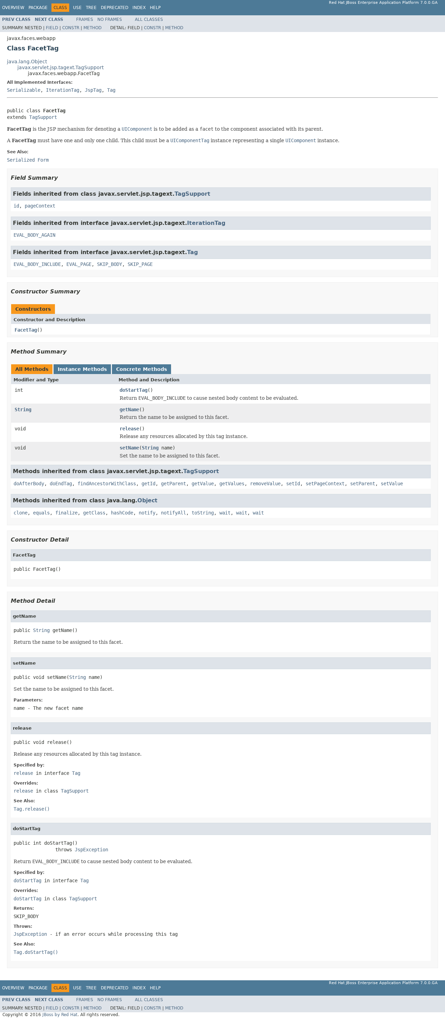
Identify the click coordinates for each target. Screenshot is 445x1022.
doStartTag (133, 390)
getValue (203, 483)
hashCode (122, 513)
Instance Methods (82, 369)
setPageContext (325, 483)
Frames (84, 19)
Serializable (23, 90)
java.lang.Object (27, 61)
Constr (70, 27)
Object (147, 500)
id (16, 206)
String (23, 409)
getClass (94, 513)
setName (129, 448)
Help (155, 7)
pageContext (40, 206)
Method (92, 27)
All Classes (149, 19)
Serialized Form (28, 160)
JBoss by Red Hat (60, 1014)
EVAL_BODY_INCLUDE (37, 264)
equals (41, 513)
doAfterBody (29, 483)
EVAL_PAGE (78, 264)
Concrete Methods (141, 369)
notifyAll (173, 513)
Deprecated (114, 7)
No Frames (109, 19)
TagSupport (43, 117)
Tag (111, 90)
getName (129, 409)
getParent (173, 483)
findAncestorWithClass (107, 483)
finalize (66, 513)
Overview (13, 7)
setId (293, 483)
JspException (91, 849)
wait (224, 513)
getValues (231, 483)
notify (147, 513)
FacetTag (26, 330)
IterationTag (62, 90)
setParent (362, 483)
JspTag (93, 90)
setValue (392, 483)
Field (52, 27)
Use (77, 7)
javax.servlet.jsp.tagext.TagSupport (60, 67)
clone (20, 513)
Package (38, 7)
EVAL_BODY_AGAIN (34, 235)
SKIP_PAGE (140, 264)
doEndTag (61, 483)
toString (203, 513)
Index (139, 7)
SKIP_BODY (109, 264)
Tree (91, 7)
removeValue (265, 483)
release (129, 428)
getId (148, 483)
